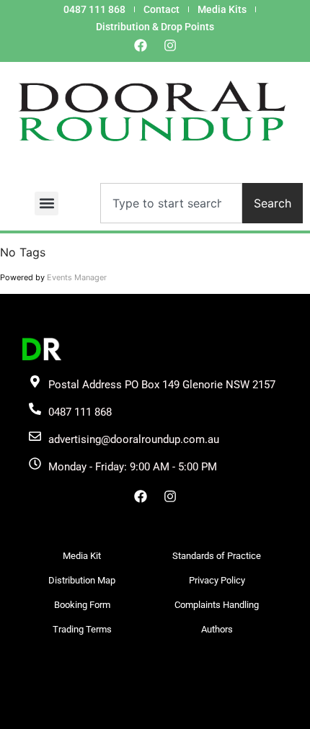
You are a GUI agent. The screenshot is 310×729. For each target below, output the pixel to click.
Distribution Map (81, 580)
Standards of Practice (216, 555)
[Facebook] (141, 45)
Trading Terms (82, 629)
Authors (217, 629)
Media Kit (82, 555)
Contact (161, 9)
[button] (46, 203)
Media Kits (222, 9)
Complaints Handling (216, 604)
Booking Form (82, 604)
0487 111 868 (94, 9)
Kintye (194, 715)
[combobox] (171, 203)
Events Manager (77, 277)
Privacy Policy (217, 580)
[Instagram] (170, 45)
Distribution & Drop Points (155, 26)
